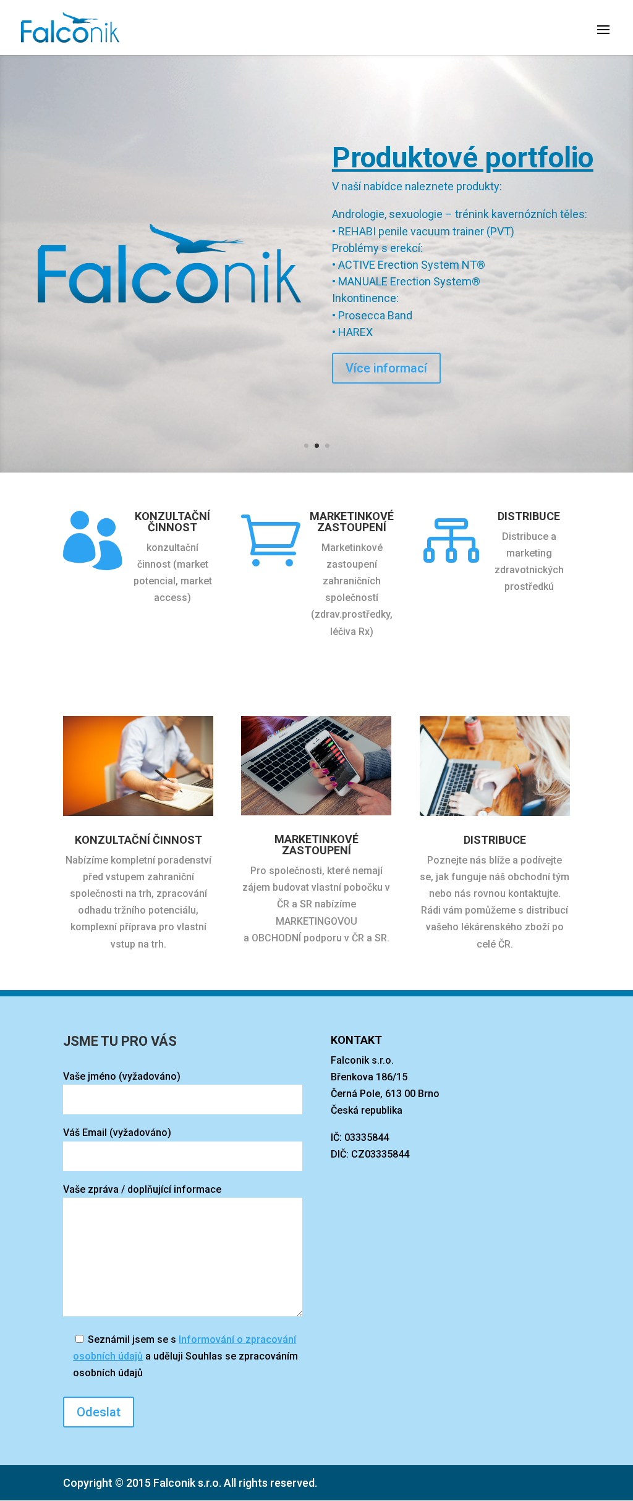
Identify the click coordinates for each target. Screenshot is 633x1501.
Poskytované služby (458, 206)
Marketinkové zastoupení (352, 522)
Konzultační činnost (172, 522)
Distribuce (529, 516)
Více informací (386, 321)
